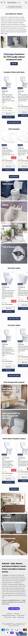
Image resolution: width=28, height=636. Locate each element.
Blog (14, 617)
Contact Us (10, 613)
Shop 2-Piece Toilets (14, 375)
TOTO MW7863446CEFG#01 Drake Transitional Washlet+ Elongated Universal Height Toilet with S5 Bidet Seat (8, 463)
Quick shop (8, 113)
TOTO (3, 104)
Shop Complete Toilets (14, 122)
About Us (17, 613)
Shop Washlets (14, 176)
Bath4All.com (12, 623)
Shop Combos (14, 489)
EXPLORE (14, 63)
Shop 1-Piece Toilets (14, 318)
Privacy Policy (20, 615)
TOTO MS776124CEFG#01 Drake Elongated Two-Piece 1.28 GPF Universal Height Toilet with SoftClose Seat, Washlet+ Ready (8, 98)
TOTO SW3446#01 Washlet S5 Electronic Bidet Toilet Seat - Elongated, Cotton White (8, 152)
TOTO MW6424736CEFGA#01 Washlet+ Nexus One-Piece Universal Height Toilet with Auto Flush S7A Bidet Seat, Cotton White (8, 293)
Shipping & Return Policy (8, 615)
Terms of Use (7, 617)
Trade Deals (20, 617)
